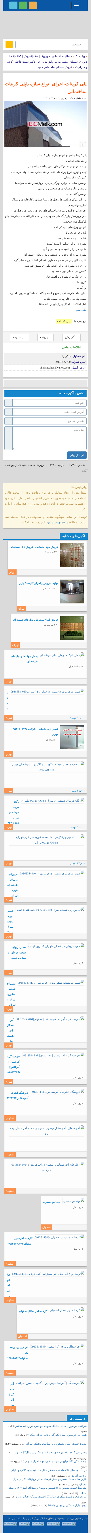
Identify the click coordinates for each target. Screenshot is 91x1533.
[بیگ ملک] (45, 24)
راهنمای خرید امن (57, 522)
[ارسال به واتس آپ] (40, 383)
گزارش (70, 337)
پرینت (44, 337)
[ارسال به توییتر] (20, 383)
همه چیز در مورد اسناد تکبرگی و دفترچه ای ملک (58, 1434)
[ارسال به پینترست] (27, 383)
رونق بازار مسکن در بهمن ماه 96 (67, 1505)
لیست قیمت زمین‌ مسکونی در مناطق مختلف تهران (56, 1443)
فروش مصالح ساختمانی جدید (54, 67)
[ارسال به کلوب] (54, 383)
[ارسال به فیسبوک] (7, 383)
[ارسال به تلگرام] (34, 383)
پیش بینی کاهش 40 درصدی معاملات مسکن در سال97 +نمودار (50, 1452)
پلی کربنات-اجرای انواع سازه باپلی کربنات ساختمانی (46, 87)
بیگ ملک (80, 56)
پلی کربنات (63, 321)
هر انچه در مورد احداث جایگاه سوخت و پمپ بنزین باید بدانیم (51, 1426)
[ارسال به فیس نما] (47, 383)
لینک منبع (81, 309)
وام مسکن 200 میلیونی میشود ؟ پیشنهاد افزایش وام (55, 1461)
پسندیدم (18, 337)
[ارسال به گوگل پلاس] (14, 383)
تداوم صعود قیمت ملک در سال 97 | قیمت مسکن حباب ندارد (51, 1496)
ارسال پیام (77, 455)
